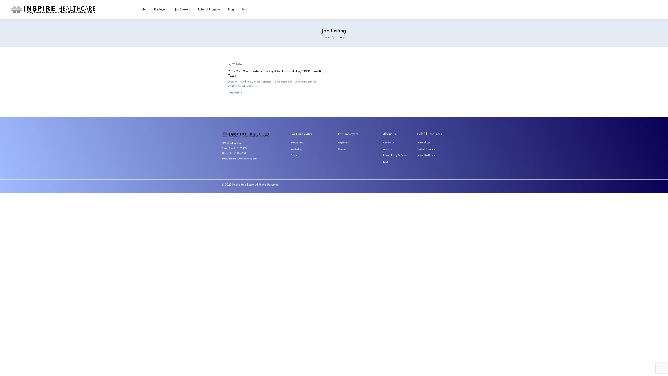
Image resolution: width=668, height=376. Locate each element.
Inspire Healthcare (426, 155)
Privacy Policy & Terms (395, 155)
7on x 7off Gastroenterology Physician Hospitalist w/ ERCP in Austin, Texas (275, 73)
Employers (160, 9)
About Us (387, 149)
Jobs (143, 9)
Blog (231, 9)
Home (327, 37)
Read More (233, 92)
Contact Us (388, 142)
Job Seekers (182, 9)
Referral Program (209, 9)
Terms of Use (423, 142)
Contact (295, 155)
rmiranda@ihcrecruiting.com (242, 158)
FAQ (385, 161)
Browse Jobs (297, 142)
